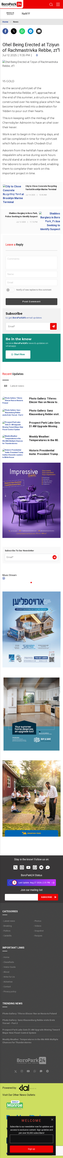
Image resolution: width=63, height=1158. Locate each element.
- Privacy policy (9, 991)
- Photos (37, 921)
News (15, 22)
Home (5, 22)
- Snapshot (38, 931)
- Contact (6, 986)
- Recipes (37, 935)
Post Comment (31, 301)
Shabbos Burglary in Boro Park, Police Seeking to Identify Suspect (21, 215)
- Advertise (7, 981)
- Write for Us (8, 977)
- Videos (37, 926)
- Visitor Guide (9, 967)
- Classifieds (8, 962)
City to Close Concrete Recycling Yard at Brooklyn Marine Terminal (41, 188)
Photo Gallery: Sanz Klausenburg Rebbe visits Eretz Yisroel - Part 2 (44, 414)
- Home (5, 957)
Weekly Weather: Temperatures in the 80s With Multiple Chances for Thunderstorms (30, 1041)
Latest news (17, 385)
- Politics (6, 931)
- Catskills (6, 935)
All (5, 385)
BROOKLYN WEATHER (29, 14)
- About (5, 972)
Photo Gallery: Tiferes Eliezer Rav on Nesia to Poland (43, 402)
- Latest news (8, 921)
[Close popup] (52, 1119)
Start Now (19, 354)
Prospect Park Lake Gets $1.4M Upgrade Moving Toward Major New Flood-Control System (31, 1031)
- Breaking (7, 926)
